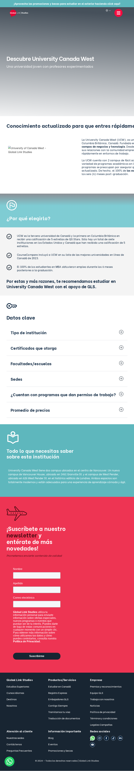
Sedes (16, 379)
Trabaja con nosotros (102, 699)
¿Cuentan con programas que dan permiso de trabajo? (63, 394)
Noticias (95, 705)
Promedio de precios (30, 410)
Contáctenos (14, 744)
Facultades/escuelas (31, 363)
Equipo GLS (96, 693)
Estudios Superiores (18, 686)
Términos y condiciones (103, 718)
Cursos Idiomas (15, 693)
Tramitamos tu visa (59, 712)
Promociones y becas (60, 750)
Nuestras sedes (15, 738)
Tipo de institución (28, 332)
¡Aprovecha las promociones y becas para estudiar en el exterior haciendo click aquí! (67, 3)
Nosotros (12, 705)
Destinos (12, 699)
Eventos (53, 744)
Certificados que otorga (34, 348)
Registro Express (57, 693)
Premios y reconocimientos (105, 686)
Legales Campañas (101, 724)
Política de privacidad (102, 712)
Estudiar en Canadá (59, 686)
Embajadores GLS (58, 699)
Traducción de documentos (64, 718)
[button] (67, 332)
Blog (50, 738)
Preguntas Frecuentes (19, 750)
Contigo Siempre (58, 705)
